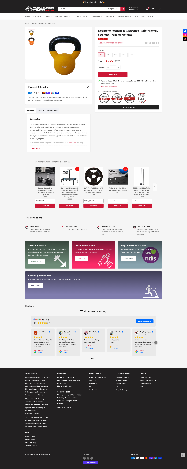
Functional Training (61, 16)
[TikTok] (185, 39)
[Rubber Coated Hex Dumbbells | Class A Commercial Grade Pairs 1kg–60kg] (45, 176)
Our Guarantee (52, 110)
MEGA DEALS (146, 16)
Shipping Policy (121, 380)
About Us (92, 380)
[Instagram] (185, 35)
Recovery (108, 16)
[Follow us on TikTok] (91, 458)
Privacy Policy (30, 436)
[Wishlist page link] (160, 9)
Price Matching (121, 390)
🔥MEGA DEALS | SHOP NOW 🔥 (93, 2)
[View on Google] (35, 333)
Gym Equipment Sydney (98, 377)
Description (31, 110)
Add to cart (113, 75)
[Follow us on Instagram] (88, 458)
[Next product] (155, 187)
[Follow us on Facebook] (84, 458)
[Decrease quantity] (108, 67)
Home (27, 16)
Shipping (41, 110)
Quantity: (101, 67)
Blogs (91, 387)
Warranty (119, 387)
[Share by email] (157, 42)
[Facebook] (185, 31)
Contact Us (93, 390)
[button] (31, 342)
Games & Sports (123, 16)
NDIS (141, 387)
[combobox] (45, 201)
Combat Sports (79, 16)
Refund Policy (121, 384)
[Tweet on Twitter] (153, 42)
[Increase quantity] (118, 67)
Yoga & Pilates (95, 16)
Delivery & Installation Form (149, 380)
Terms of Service (31, 446)
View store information (109, 87)
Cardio (47, 16)
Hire (136, 16)
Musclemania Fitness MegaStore (110, 43)
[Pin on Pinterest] (150, 42)
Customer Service (122, 377)
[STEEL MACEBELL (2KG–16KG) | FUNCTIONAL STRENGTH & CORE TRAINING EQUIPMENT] (142, 176)
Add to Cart (45, 205)
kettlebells (72, 143)
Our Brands (93, 384)
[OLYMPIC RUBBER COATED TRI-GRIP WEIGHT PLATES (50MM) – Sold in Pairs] (93, 176)
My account (133, 10)
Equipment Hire (145, 377)
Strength (36, 16)
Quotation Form (145, 384)
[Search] (122, 9)
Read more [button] (37, 346)
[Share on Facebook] (146, 42)
